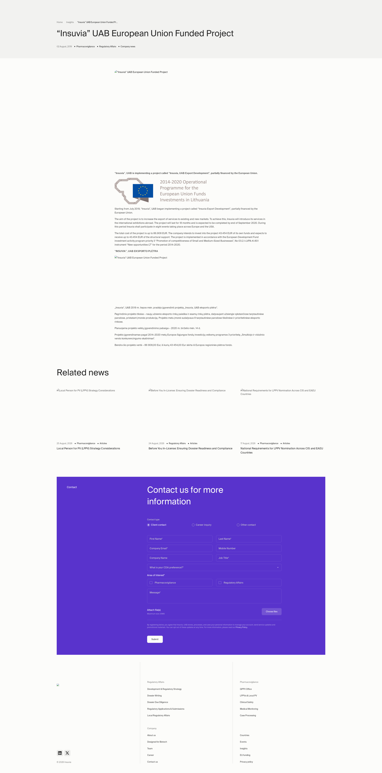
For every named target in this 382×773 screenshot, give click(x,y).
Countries (244, 735)
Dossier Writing (154, 695)
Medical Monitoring (249, 709)
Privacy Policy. (242, 627)
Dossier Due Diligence (157, 702)
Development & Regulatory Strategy (164, 689)
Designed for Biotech (157, 742)
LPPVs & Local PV (248, 695)
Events (243, 742)
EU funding (245, 755)
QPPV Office (246, 689)
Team (150, 748)
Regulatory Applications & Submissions (165, 709)
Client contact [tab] (158, 524)
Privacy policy (246, 762)
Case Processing (248, 715)
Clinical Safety (246, 702)
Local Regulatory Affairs (158, 715)
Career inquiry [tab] (203, 524)
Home (60, 22)
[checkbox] (214, 582)
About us (151, 735)
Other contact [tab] (248, 524)
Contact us (152, 762)
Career (150, 755)
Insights (70, 22)
